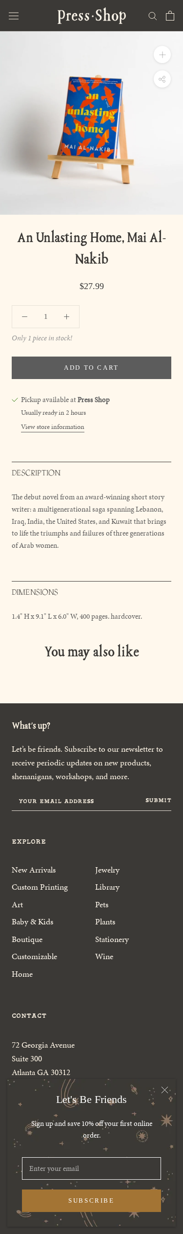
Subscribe (91, 1200)
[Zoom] (162, 54)
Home (22, 974)
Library (107, 887)
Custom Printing (40, 887)
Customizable (34, 956)
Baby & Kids (32, 921)
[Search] (152, 15)
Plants (105, 921)
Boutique (27, 939)
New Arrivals (34, 869)
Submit (158, 800)
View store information (52, 426)
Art (17, 904)
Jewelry (107, 869)
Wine (104, 956)
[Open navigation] (14, 16)
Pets (101, 904)
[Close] (164, 1090)
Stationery (112, 939)
